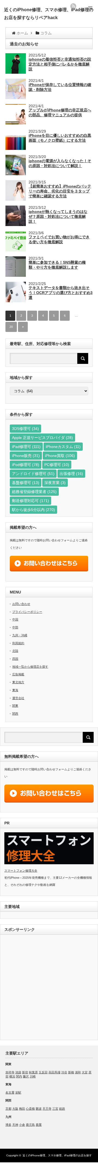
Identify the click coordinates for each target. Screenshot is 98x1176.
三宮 (55, 1108)
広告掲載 (18, 674)
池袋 (18, 1072)
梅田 (22, 1108)
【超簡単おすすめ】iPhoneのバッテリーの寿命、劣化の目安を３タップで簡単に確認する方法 (60, 191)
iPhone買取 (60, 455)
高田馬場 (54, 1072)
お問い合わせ (21, 603)
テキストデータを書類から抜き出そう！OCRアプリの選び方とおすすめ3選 (61, 293)
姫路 (62, 1108)
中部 (15, 627)
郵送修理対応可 (30, 500)
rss (73, 6)
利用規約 (18, 643)
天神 (15, 1124)
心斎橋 (30, 1108)
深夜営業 (55, 482)
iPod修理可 (25, 464)
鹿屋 (39, 1124)
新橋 (71, 1072)
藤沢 (26, 1076)
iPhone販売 (26, 455)
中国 (15, 619)
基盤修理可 (25, 482)
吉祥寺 (9, 1072)
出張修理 (71, 473)
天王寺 (46, 1108)
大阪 (15, 1108)
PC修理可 (56, 464)
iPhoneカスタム (63, 446)
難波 (39, 1108)
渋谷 (64, 1072)
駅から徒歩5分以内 (33, 509)
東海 (15, 690)
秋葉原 (33, 1072)
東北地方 (18, 682)
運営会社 (18, 698)
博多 (8, 1124)
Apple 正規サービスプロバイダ (42, 437)
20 (11, 326)
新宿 (25, 1072)
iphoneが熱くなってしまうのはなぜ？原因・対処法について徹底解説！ (58, 216)
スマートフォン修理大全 (20, 870)
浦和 (78, 1072)
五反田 (43, 1072)
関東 (15, 705)
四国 (15, 658)
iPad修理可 (26, 446)
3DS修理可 (25, 428)
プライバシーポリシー (27, 611)
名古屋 (9, 1092)
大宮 (85, 1072)
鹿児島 (30, 1124)
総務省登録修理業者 (34, 491)
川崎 (33, 1076)
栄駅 (18, 1092)
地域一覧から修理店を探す (30, 666)
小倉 (22, 1124)
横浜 (12, 1076)
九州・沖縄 (19, 635)
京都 (8, 1108)
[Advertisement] (49, 988)
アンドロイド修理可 (33, 473)
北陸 (15, 650)
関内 (19, 1076)
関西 (15, 713)
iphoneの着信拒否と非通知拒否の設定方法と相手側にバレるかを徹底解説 (60, 64)
